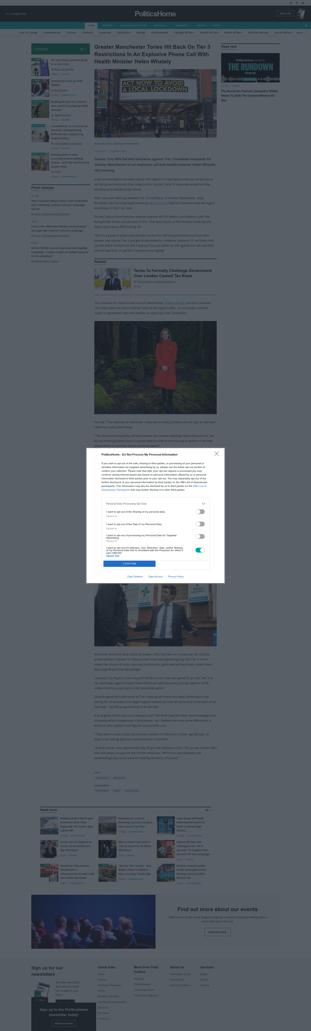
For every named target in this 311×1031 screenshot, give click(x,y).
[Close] (217, 454)
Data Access (155, 576)
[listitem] (155, 504)
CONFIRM (129, 563)
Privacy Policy (176, 576)
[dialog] (155, 515)
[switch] (200, 511)
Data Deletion (135, 576)
